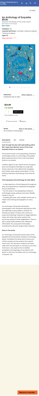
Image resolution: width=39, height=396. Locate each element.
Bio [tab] (15, 140)
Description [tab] (6, 140)
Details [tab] (21, 140)
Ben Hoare (6, 26)
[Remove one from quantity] (6, 112)
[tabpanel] (19, 202)
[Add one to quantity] (11, 112)
